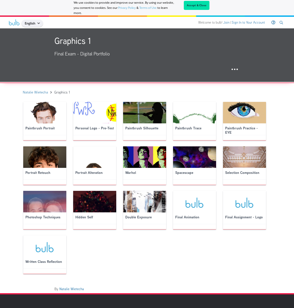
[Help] (273, 22)
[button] (40, 23)
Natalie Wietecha (71, 289)
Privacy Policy (127, 7)
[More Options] (235, 69)
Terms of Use (148, 7)
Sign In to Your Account (248, 22)
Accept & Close (197, 5)
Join (226, 22)
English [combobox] (30, 23)
